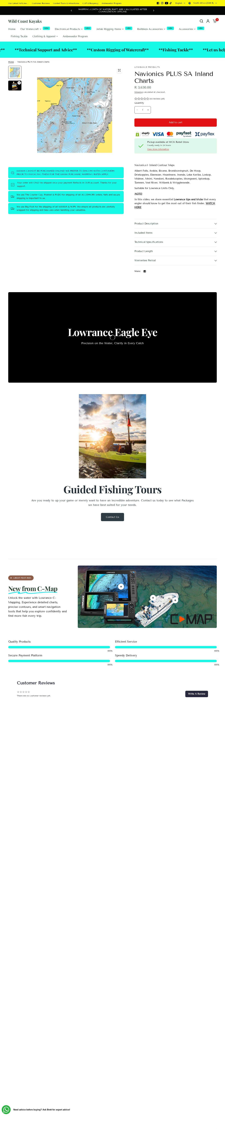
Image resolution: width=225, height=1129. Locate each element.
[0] (214, 21)
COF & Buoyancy (90, 3)
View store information (158, 149)
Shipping (138, 92)
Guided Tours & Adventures (66, 3)
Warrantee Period (145, 260)
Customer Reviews (41, 3)
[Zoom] (119, 70)
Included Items (143, 232)
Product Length (143, 251)
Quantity (139, 103)
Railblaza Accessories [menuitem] (150, 29)
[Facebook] (158, 3)
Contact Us (112, 517)
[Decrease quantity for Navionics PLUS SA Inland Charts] (137, 109)
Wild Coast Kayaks (25, 21)
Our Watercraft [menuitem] (29, 29)
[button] (149, 99)
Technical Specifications (148, 242)
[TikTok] (171, 3)
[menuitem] (19, 3)
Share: (137, 271)
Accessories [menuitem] (186, 29)
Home (11, 62)
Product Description (146, 223)
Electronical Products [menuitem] (67, 29)
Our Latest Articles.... (18, 3)
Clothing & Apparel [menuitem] (43, 36)
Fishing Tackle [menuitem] (19, 36)
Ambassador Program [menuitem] (75, 36)
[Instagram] (162, 3)
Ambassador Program (111, 3)
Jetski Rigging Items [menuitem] (108, 29)
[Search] (201, 21)
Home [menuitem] (11, 29)
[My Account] (208, 21)
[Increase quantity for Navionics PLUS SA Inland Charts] (148, 109)
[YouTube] (166, 3)
